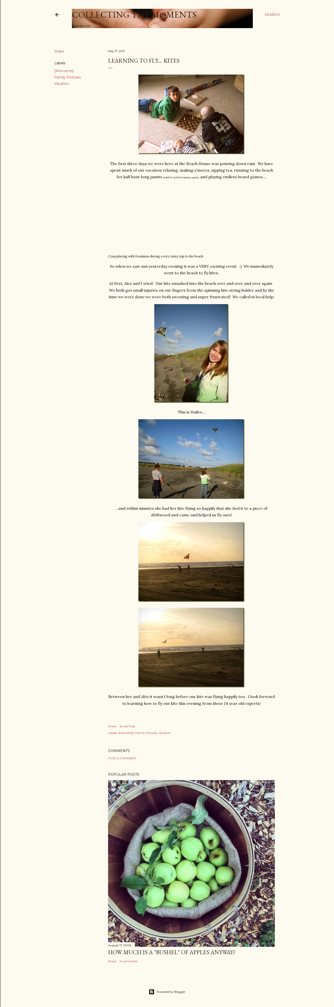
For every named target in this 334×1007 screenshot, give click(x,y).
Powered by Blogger (170, 992)
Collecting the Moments (134, 14)
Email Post (127, 726)
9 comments (129, 961)
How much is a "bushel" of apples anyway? (171, 952)
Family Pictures (67, 77)
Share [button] (59, 51)
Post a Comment (122, 758)
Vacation (61, 83)
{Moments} (64, 71)
